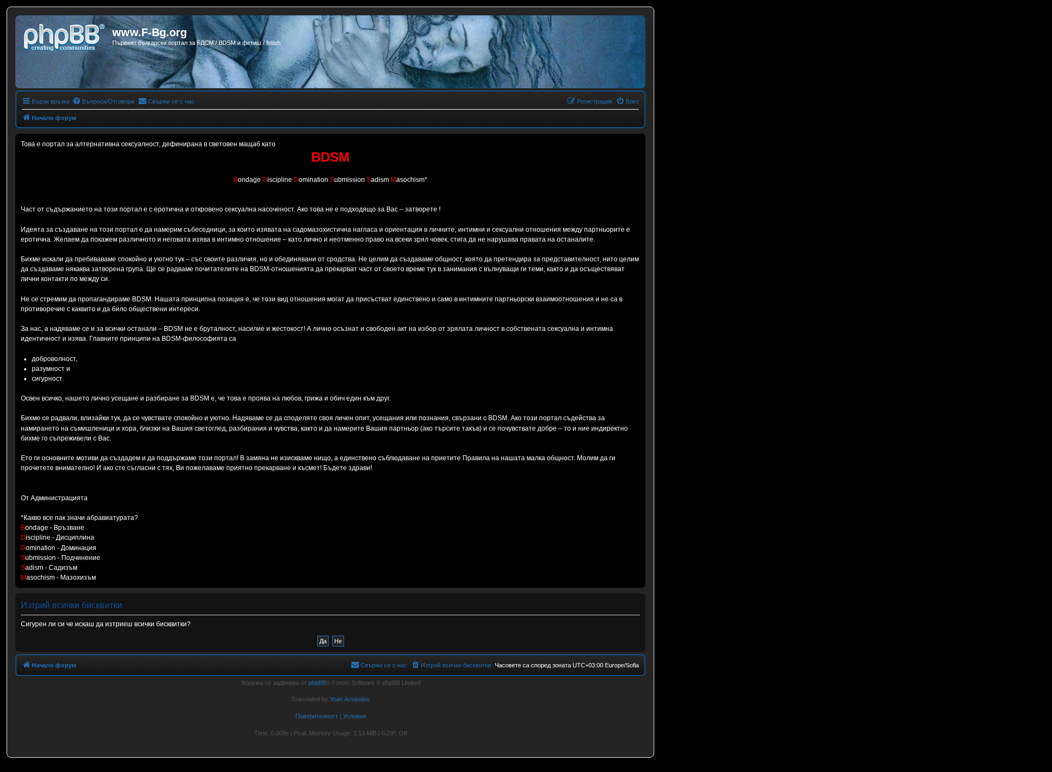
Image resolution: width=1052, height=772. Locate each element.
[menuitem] (103, 101)
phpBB (317, 682)
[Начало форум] (65, 35)
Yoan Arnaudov (350, 699)
